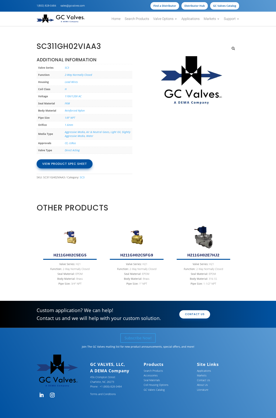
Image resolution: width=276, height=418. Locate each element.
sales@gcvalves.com (72, 5)
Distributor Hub (194, 6)
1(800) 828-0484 (46, 5)
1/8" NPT (70, 117)
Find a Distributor (164, 6)
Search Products (137, 19)
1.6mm (69, 125)
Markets (210, 19)
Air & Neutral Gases (97, 132)
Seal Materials (152, 380)
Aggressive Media (75, 132)
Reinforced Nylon (75, 110)
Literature (202, 389)
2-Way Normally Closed (78, 75)
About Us (202, 385)
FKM (67, 103)
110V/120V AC (73, 96)
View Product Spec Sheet (64, 164)
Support (230, 19)
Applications (190, 19)
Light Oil (116, 132)
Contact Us (194, 314)
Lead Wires (71, 82)
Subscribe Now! (138, 337)
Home (116, 19)
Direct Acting (72, 150)
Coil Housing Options (156, 385)
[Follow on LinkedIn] (41, 395)
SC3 (67, 67)
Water (89, 136)
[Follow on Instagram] (52, 395)
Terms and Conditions (103, 394)
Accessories (151, 375)
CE (66, 143)
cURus (72, 143)
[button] (233, 48)
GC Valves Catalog (224, 6)
